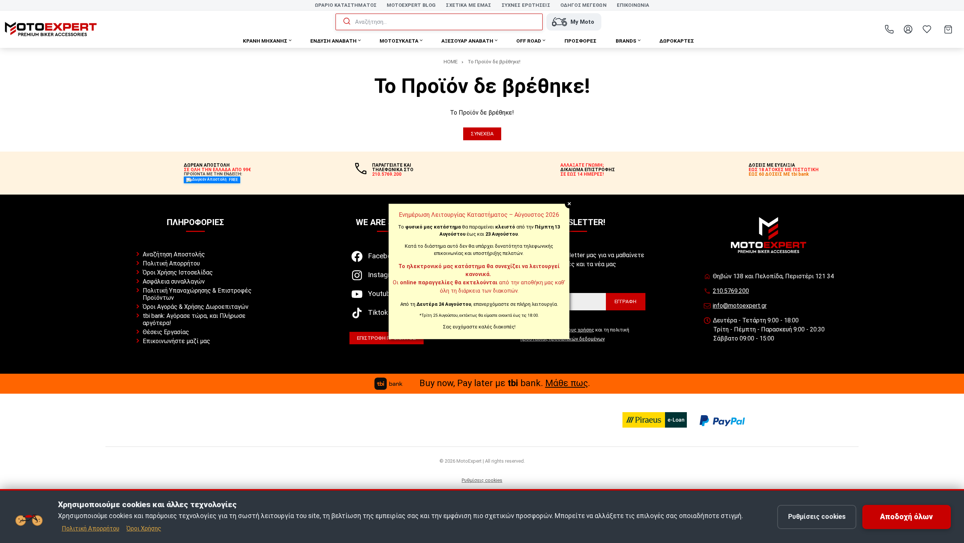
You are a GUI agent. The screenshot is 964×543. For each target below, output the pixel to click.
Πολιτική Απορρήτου (171, 263)
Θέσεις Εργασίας (166, 332)
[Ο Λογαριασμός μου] (908, 29)
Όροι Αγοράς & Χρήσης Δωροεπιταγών (196, 306)
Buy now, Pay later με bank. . (504, 383)
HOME (451, 61)
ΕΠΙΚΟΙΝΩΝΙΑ (633, 5)
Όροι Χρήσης (144, 528)
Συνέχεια (482, 133)
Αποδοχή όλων (906, 516)
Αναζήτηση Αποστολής (174, 254)
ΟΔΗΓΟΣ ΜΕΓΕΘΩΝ (583, 5)
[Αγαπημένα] (927, 29)
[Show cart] (948, 29)
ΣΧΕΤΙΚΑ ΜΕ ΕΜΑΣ (468, 5)
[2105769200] (889, 29)
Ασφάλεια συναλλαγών (174, 281)
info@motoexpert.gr (740, 305)
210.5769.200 (731, 291)
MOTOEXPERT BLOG (411, 5)
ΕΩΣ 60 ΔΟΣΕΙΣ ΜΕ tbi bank (779, 174)
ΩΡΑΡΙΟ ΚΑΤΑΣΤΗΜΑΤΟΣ (346, 5)
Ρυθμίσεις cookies (482, 480)
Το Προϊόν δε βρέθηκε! (494, 61)
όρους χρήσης (578, 330)
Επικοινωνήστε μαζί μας (176, 341)
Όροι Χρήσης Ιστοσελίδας (178, 272)
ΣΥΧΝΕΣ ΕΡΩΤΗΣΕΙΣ (526, 5)
